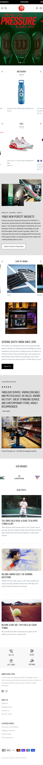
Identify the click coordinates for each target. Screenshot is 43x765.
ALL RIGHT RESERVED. (19, 758)
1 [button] (18, 63)
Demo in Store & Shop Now (13, 246)
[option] (21, 38)
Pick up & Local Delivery (10, 727)
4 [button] (25, 63)
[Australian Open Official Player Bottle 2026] (21, 92)
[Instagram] (6, 691)
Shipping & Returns (8, 730)
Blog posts (21, 489)
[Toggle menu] (2, 8)
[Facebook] (3, 691)
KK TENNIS (9, 758)
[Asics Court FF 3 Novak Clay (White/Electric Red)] (21, 144)
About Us (7, 366)
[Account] (36, 8)
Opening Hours (7, 707)
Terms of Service (7, 737)
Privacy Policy (6, 734)
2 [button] (20, 63)
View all (21, 74)
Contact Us (5, 710)
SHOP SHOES (24, 2)
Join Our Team (7, 714)
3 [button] (23, 63)
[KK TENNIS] (21, 8)
